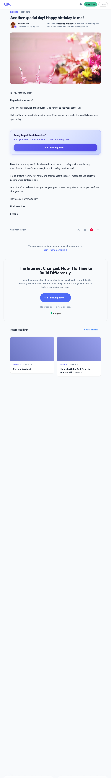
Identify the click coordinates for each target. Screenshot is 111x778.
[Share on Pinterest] (91, 229)
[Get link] (98, 229)
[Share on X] (78, 229)
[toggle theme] (81, 4)
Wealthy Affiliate (65, 24)
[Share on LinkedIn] (85, 229)
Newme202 (23, 23)
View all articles (92, 330)
